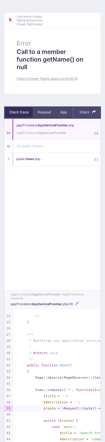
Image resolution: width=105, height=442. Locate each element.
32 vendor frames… (30, 146)
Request (44, 112)
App (63, 112)
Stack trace (19, 112)
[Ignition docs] (12, 20)
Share (84, 112)
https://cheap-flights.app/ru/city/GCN (47, 78)
